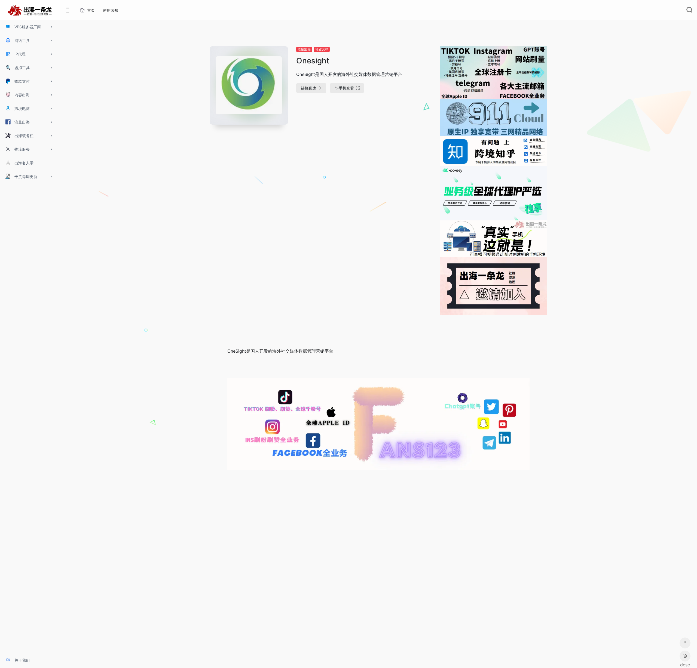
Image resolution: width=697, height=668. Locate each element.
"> (344, 88)
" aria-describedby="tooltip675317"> (685, 644)
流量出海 (304, 49)
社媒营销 (321, 49)
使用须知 (110, 10)
